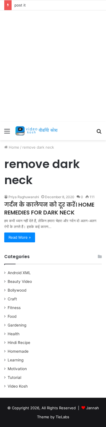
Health (14, 334)
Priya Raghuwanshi (23, 197)
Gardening (17, 325)
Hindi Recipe (19, 342)
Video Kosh (18, 386)
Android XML (19, 272)
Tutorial (14, 377)
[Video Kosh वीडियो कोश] (36, 131)
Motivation (17, 368)
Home (13, 147)
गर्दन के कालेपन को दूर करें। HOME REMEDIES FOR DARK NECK (49, 208)
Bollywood (17, 290)
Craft (12, 299)
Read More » (19, 237)
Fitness (14, 307)
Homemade (18, 351)
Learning (15, 360)
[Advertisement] (53, 66)
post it (20, 5)
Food (12, 316)
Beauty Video (20, 281)
